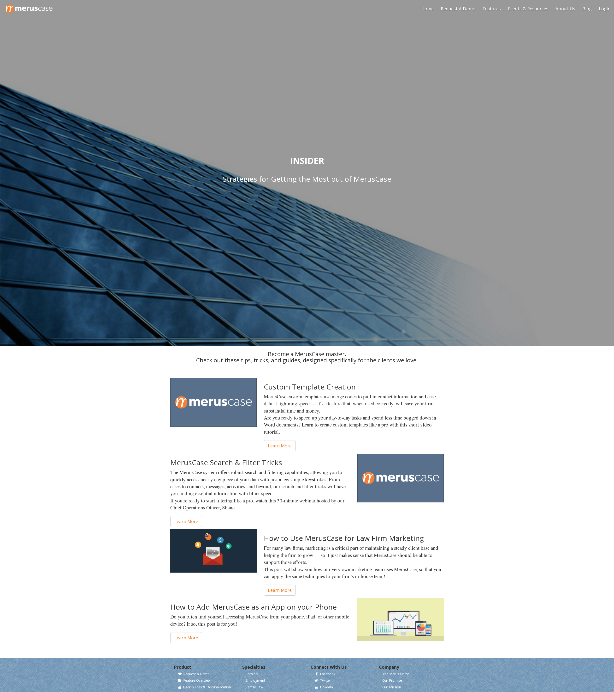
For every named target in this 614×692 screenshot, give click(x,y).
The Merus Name (396, 674)
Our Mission (391, 687)
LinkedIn (326, 687)
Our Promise (392, 681)
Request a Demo (196, 674)
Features (492, 9)
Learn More (280, 446)
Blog (587, 9)
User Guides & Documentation (207, 687)
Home (427, 9)
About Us (565, 9)
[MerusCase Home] (29, 6)
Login (604, 9)
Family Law (254, 687)
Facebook (327, 674)
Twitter (325, 681)
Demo (458, 9)
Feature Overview (197, 681)
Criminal (252, 674)
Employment (255, 681)
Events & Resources (528, 9)
